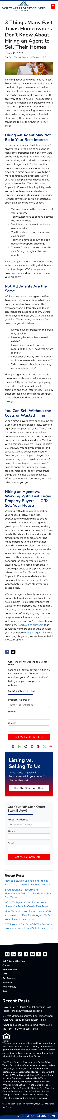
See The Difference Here (29, 788)
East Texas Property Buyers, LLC (27, 57)
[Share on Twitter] (13, 652)
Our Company (9, 978)
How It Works (9, 969)
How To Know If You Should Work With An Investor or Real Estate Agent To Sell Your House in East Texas (28, 915)
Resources (7, 982)
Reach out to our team (30, 625)
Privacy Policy (9, 986)
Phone (12, 711)
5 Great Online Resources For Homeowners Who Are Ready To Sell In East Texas (28, 893)
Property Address (19, 700)
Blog (4, 990)
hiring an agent (33, 632)
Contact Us (8, 965)
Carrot (8, 1107)
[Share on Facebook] (7, 652)
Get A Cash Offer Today (14, 961)
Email (12, 723)
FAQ (4, 973)
